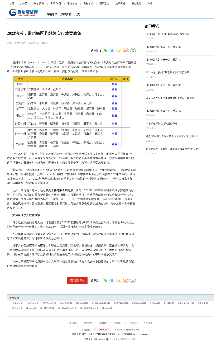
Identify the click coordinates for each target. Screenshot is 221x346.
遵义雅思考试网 (47, 308)
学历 (58, 3)
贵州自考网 (202, 303)
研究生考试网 (82, 303)
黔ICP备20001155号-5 (95, 339)
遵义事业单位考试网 (67, 308)
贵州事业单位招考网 (101, 303)
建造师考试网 (66, 303)
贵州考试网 (17, 303)
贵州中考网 (155, 303)
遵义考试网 (17, 308)
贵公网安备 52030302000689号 (123, 339)
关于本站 (73, 323)
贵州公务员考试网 (185, 303)
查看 (114, 84)
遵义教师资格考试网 (89, 308)
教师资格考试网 (139, 303)
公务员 (23, 3)
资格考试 (88, 3)
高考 (41, 3)
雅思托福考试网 (121, 303)
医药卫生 (104, 3)
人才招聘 (147, 323)
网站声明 (88, 323)
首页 (11, 3)
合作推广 (103, 323)
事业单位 (72, 3)
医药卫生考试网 (49, 303)
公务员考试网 (32, 303)
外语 (150, 3)
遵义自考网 (31, 308)
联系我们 (133, 323)
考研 (52, 3)
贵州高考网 (169, 303)
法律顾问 (118, 323)
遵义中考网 (107, 308)
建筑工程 (120, 3)
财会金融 (136, 3)
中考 (35, 3)
